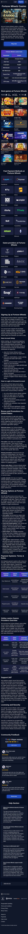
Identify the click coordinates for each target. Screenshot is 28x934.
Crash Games (15, 95)
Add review (14, 745)
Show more (14, 796)
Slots (23, 94)
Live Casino (9, 95)
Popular (3, 94)
